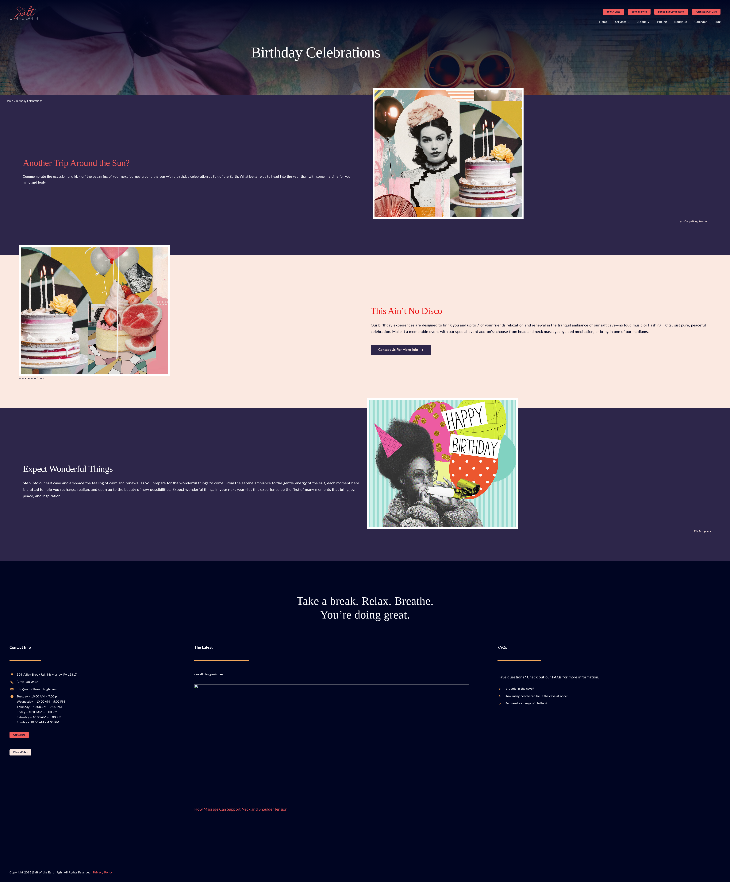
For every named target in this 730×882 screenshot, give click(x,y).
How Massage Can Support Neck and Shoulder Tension (240, 809)
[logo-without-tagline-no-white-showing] (24, 8)
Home (9, 101)
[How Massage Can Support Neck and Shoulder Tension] (331, 743)
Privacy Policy (103, 872)
